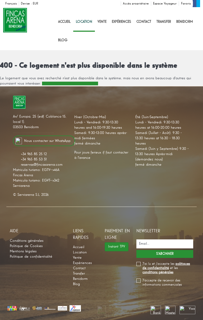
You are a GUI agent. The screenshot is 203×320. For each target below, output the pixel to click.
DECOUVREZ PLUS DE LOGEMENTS (70, 83)
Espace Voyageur (165, 3)
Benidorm (184, 22)
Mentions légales (23, 251)
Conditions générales (26, 241)
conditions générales (157, 272)
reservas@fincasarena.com (42, 164)
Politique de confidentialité (31, 256)
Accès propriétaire (136, 3)
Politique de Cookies (26, 246)
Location (84, 22)
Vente (102, 22)
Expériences (121, 22)
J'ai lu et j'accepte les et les (166, 268)
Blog (62, 40)
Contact (143, 22)
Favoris (186, 3)
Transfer (163, 22)
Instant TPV (116, 246)
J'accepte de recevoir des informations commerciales (162, 282)
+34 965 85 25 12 (34, 154)
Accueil (64, 22)
